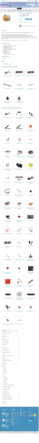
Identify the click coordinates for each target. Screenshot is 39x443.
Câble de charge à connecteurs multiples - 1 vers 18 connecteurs (31, 260)
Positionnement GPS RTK (6, 394)
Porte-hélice (5, 63)
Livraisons (23, 413)
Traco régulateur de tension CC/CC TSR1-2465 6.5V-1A (7, 273)
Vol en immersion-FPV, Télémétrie (7, 399)
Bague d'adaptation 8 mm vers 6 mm (19, 170)
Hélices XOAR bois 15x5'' (19, 246)
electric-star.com (24, 415)
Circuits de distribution (6, 342)
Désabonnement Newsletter (14, 425)
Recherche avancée (16, 412)
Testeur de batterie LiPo (31, 220)
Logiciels (4, 357)
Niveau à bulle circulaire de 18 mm (31, 169)
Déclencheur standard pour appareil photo (19, 182)
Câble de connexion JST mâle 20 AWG (8, 260)
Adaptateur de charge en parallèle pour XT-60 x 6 (19, 208)
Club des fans (4, 344)
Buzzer (19, 272)
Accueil (28, 0)
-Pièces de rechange (6, 389)
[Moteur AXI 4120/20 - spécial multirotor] (10, 17)
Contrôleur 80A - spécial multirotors (19, 75)
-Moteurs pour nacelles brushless (8, 386)
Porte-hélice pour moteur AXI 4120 (7, 75)
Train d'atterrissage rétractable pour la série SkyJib (19, 118)
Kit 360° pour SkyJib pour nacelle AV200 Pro (19, 157)
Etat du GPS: (32, 412)
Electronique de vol (5, 349)
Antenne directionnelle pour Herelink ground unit (7, 426)
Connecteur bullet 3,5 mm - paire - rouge (30, 131)
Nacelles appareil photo (6, 392)
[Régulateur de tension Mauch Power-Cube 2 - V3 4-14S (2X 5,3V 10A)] (3, 414)
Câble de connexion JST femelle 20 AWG (19, 260)
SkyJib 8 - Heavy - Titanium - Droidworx (7, 157)
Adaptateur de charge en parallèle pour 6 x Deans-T (7, 208)
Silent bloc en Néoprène (31, 194)
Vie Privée (14, 422)
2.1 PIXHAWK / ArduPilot (6, 333)
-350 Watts (4, 381)
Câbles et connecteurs (6, 339)
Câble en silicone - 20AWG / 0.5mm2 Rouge (7, 286)
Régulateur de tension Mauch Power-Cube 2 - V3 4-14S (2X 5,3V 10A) (7, 415)
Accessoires (4, 334)
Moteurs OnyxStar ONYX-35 (7, 64)
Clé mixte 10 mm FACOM (8, 88)
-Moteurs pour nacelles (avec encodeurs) (9, 384)
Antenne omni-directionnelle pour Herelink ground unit (7, 420)
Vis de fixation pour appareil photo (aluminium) (31, 182)
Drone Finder (3, 0)
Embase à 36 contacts (19, 233)
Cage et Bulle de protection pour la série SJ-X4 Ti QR (30, 157)
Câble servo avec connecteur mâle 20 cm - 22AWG (19, 286)
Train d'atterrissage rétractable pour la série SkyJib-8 (8, 170)
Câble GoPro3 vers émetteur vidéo (31, 233)
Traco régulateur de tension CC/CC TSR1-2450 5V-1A (19, 221)
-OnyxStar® (4, 368)
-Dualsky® (4, 373)
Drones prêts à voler (5, 347)
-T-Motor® (4, 370)
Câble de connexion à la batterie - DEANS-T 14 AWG (19, 195)
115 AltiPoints (28, 25)
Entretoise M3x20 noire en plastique (7, 298)
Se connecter (32, 0)
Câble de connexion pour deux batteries (30, 286)
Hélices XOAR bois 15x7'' (8, 181)
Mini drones (4, 362)
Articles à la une (5, 403)
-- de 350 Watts (5, 379)
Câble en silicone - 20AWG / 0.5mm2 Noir (30, 273)
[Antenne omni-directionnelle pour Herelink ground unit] (3, 420)
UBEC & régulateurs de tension (7, 397)
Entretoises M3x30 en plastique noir (30, 298)
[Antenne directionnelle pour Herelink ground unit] (3, 426)
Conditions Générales (13, 420)
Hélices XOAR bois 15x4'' (31, 143)
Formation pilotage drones (6, 352)
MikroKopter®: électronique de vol (7, 360)
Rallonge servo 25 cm (30, 246)
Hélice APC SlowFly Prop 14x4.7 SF (19, 323)
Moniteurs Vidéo (5, 363)
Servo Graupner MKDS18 (8, 311)
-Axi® (4, 375)
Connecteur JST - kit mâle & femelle (7, 233)
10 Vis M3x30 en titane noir (7, 130)
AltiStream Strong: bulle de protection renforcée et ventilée (19, 299)
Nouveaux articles (15, 413)
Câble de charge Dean (7, 194)
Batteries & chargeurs (6, 336)
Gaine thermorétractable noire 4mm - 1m (30, 312)
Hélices (4, 354)
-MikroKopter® (5, 371)
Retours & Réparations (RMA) (13, 417)
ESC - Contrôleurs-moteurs (6, 350)
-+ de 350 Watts (5, 383)
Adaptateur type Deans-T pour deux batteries (7, 221)
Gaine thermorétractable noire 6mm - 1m (7, 324)
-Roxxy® (4, 376)
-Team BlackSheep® (6, 378)
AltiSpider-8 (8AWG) (19, 143)
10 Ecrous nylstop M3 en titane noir (30, 117)
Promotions (4, 401)
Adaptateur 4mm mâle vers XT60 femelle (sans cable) (31, 208)
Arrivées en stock (15, 415)
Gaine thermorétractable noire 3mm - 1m (19, 312)
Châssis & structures (5, 341)
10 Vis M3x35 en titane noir (19, 130)
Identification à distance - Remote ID (8, 355)
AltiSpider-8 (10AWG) (7, 143)
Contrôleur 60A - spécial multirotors (30, 75)
